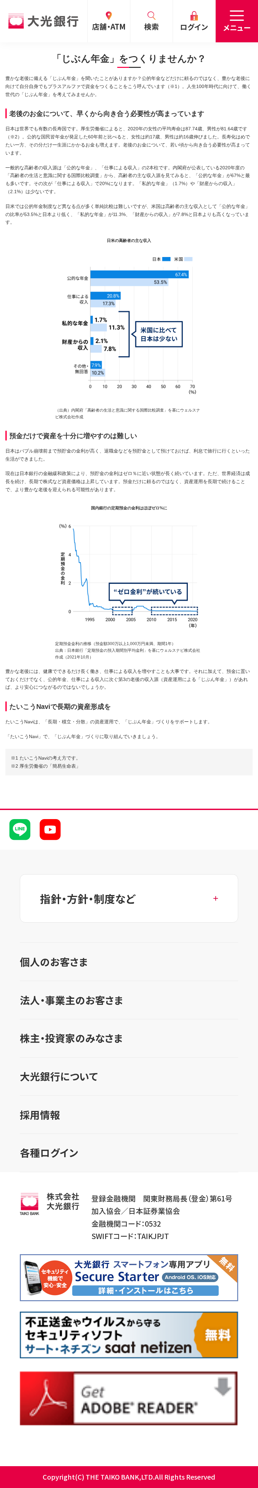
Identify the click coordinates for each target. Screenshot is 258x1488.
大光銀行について (59, 1076)
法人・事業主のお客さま (71, 1000)
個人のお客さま (54, 961)
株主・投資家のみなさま (71, 1038)
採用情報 (40, 1114)
